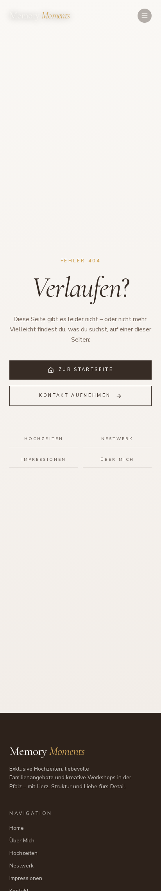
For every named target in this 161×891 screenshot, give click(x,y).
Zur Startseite (86, 370)
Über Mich (117, 459)
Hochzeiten (43, 439)
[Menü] (145, 16)
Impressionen (43, 459)
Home (16, 828)
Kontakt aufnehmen (75, 395)
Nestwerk (117, 439)
